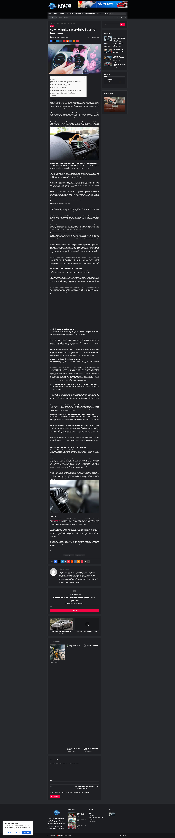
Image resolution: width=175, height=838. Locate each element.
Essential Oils (80, 555)
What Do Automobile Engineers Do (118, 44)
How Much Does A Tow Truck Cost (81, 814)
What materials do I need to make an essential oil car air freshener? (66, 90)
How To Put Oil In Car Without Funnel (91, 749)
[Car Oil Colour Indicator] (57, 652)
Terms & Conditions (90, 13)
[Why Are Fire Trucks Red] (72, 827)
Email (51, 786)
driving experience (57, 520)
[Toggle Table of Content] (83, 78)
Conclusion (54, 95)
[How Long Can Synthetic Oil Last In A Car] (74, 696)
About (55, 13)
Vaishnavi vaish (55, 37)
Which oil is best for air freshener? (58, 87)
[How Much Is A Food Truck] (72, 821)
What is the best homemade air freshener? (60, 84)
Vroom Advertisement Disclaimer (96, 817)
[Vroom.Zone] (60, 5)
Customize (9, 832)
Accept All (26, 832)
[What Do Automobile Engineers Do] (108, 45)
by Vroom (60, 835)
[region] (18, 828)
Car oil (55, 23)
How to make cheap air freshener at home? (60, 89)
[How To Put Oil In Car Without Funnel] (91, 696)
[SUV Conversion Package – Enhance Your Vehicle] (108, 64)
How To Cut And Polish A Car (114, 110)
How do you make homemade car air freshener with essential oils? (66, 81)
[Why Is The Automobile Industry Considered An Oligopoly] (108, 38)
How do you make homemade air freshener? (61, 85)
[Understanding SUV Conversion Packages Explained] (108, 51)
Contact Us (70, 13)
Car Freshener (69, 555)
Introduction (54, 79)
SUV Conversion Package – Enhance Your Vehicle (119, 64)
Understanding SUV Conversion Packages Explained (118, 51)
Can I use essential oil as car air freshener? (60, 82)
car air (60, 112)
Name (51, 780)
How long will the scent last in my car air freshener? (63, 93)
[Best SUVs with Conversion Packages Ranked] (108, 58)
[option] (114, 104)
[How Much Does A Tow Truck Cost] (72, 815)
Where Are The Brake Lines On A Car (64, 17)
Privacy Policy (79, 13)
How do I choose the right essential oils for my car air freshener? (65, 92)
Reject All (18, 832)
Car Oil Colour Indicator (56, 661)
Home (49, 13)
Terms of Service (84, 792)
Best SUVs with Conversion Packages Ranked (118, 58)
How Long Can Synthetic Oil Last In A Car (73, 749)
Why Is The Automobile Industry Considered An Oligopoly (119, 38)
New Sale (99, 13)
